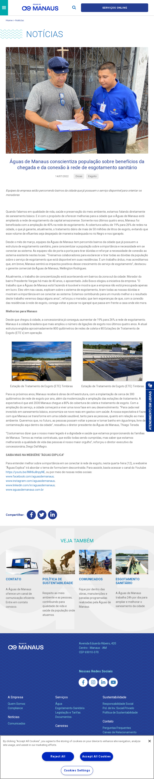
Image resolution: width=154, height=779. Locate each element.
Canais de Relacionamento (120, 732)
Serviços (61, 697)
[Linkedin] (52, 514)
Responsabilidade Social (118, 703)
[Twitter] (42, 514)
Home (9, 20)
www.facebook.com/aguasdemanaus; (30, 476)
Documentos (63, 716)
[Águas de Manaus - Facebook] (83, 682)
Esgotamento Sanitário (70, 708)
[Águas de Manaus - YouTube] (113, 682)
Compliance (15, 708)
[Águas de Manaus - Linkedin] (103, 682)
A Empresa (15, 697)
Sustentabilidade (114, 697)
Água (58, 703)
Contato (108, 721)
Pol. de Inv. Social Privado (118, 708)
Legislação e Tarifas (68, 712)
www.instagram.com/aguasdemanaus (30, 480)
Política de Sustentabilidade (120, 712)
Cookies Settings (77, 770)
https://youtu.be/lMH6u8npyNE (25, 472)
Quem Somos (16, 703)
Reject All (58, 756)
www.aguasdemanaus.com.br (25, 489)
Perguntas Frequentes (117, 727)
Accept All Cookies (96, 756)
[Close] (149, 741)
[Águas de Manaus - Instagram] (93, 682)
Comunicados (16, 723)
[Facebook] (31, 514)
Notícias (19, 20)
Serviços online (114, 7)
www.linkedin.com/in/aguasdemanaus (30, 485)
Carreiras (61, 726)
